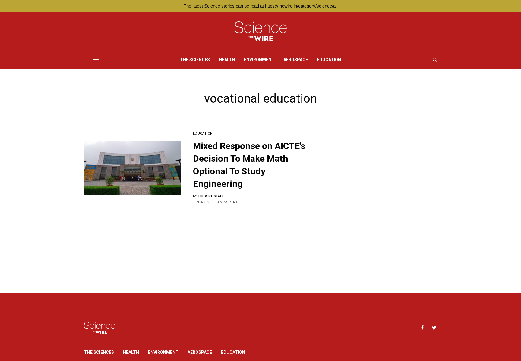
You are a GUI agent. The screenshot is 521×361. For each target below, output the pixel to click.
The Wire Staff (211, 196)
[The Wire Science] (261, 31)
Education (203, 133)
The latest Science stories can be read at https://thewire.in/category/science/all (260, 5)
